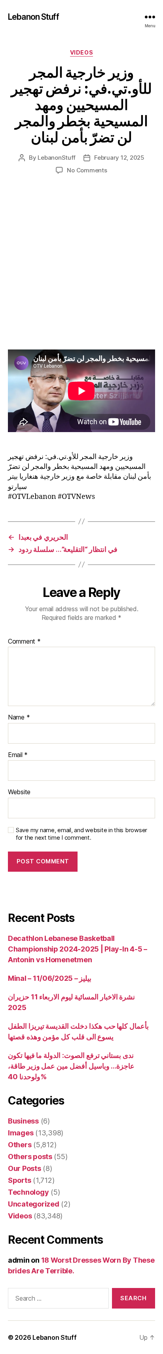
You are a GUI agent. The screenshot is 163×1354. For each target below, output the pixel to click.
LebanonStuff (57, 157)
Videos (81, 52)
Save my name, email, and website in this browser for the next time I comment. (81, 834)
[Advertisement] (81, 270)
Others (19, 1145)
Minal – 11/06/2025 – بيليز (49, 978)
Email (18, 755)
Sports (19, 1180)
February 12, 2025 (119, 157)
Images (20, 1133)
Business (23, 1121)
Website (19, 792)
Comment (24, 641)
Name (19, 717)
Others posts (30, 1156)
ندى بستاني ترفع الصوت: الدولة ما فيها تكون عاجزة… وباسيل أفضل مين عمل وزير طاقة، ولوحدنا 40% (71, 1066)
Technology (28, 1192)
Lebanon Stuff (33, 17)
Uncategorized (33, 1204)
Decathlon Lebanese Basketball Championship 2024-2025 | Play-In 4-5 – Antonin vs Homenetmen (77, 949)
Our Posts (24, 1168)
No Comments (87, 170)
